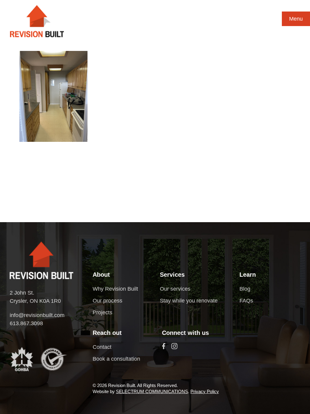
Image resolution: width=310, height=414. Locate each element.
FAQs (246, 301)
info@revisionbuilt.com (37, 315)
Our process (107, 301)
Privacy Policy (204, 391)
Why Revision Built (115, 289)
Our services (175, 289)
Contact (102, 347)
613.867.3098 (26, 323)
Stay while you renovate (189, 301)
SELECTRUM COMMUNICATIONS (152, 391)
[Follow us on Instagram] (174, 346)
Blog (244, 289)
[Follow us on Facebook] (163, 346)
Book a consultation (116, 359)
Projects (102, 312)
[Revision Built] (37, 21)
